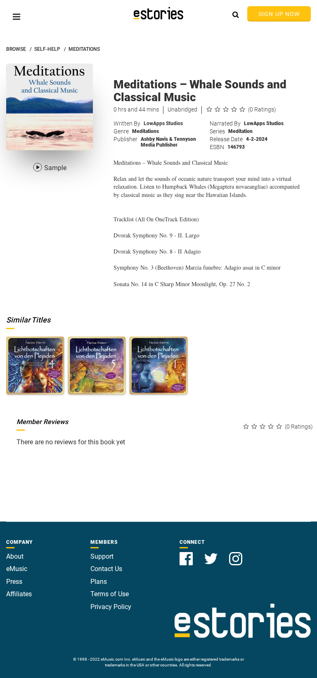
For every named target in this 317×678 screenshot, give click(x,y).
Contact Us (106, 569)
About (15, 556)
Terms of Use (109, 594)
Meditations (145, 131)
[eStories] (158, 13)
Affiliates (19, 594)
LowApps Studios (163, 123)
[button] (16, 16)
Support (102, 556)
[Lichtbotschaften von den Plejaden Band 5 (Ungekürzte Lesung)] (97, 365)
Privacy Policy (110, 607)
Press (14, 582)
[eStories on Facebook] (187, 553)
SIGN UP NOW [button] (279, 14)
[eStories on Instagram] (235, 553)
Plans (98, 582)
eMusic (16, 569)
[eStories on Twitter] (211, 553)
